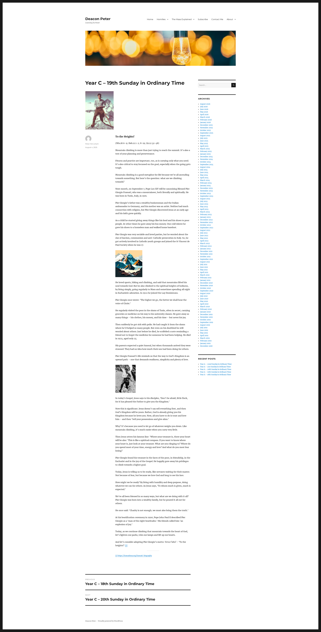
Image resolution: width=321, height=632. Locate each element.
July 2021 (203, 264)
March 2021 (205, 275)
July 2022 (204, 233)
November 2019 (206, 317)
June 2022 (204, 236)
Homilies (161, 19)
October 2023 (205, 193)
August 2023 (205, 199)
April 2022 (204, 241)
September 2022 (206, 228)
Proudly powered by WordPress (110, 621)
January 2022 (205, 249)
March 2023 (205, 212)
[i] (126, 545)
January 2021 (205, 280)
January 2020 (205, 312)
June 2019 (204, 330)
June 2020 (204, 299)
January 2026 (205, 122)
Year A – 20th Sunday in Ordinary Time (215, 369)
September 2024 (206, 164)
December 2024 (206, 157)
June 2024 (204, 172)
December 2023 (206, 188)
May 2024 (204, 175)
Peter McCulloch (92, 144)
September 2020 (206, 291)
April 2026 (204, 114)
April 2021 (204, 272)
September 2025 (206, 133)
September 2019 (206, 322)
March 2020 (205, 307)
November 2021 (206, 254)
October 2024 (205, 162)
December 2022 (206, 220)
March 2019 (205, 338)
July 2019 (203, 328)
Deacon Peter (97, 19)
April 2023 (204, 209)
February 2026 (206, 120)
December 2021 (206, 251)
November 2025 (206, 128)
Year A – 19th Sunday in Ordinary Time (215, 372)
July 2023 (203, 201)
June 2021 (204, 267)
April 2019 (204, 335)
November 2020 (206, 285)
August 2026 (205, 104)
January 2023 (205, 217)
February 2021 (205, 278)
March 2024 (205, 180)
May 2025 (204, 143)
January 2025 (205, 154)
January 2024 (205, 186)
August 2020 (205, 293)
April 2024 (204, 178)
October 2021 (205, 257)
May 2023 (204, 207)
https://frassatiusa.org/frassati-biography (135, 556)
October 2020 (205, 288)
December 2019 (206, 314)
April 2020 (204, 304)
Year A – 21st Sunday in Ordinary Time (215, 367)
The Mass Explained (182, 19)
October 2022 (205, 225)
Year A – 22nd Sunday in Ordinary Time (216, 364)
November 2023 (206, 191)
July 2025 (204, 138)
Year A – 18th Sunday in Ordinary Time (215, 375)
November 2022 (206, 222)
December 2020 (206, 283)
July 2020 (204, 296)
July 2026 (204, 107)
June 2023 (204, 204)
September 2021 (206, 259)
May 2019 (204, 333)
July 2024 (204, 170)
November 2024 (206, 159)
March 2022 (205, 243)
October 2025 (205, 130)
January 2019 (205, 343)
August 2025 (205, 136)
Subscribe (203, 19)
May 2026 (204, 112)
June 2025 (204, 141)
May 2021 (204, 270)
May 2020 (204, 301)
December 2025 (206, 125)
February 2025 (206, 151)
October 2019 (205, 320)
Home (150, 19)
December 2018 (206, 346)
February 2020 (206, 309)
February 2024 (206, 183)
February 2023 (206, 214)
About (230, 19)
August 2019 (205, 325)
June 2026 (204, 109)
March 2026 (205, 117)
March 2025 (205, 149)
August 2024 (205, 167)
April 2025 (204, 146)
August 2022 (205, 230)
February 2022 (206, 246)
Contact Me (217, 19)
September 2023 (206, 196)
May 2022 (204, 238)
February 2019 (206, 341)
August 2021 (205, 262)
